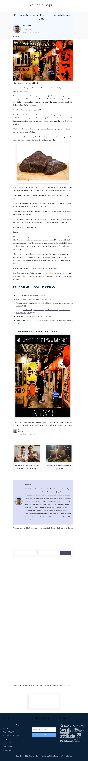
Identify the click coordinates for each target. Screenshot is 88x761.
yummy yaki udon (50, 320)
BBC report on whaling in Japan (25, 240)
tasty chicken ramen (36, 320)
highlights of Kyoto (23, 313)
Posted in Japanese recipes (31, 32)
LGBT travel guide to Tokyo (33, 310)
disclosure (58, 425)
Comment (65, 553)
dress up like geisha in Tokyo (42, 316)
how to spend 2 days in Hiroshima (57, 310)
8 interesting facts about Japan (40, 299)
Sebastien (21, 431)
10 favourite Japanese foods (38, 295)
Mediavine (68, 756)
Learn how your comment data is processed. (55, 685)
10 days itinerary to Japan (49, 303)
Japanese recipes (16, 438)
